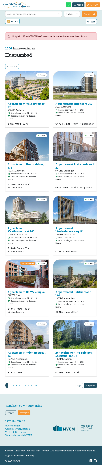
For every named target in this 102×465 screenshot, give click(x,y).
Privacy (45, 450)
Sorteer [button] (13, 66)
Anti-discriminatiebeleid (62, 450)
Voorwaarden (33, 450)
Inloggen (10, 412)
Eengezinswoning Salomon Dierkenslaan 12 (74, 354)
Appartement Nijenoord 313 (74, 103)
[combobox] (33, 14)
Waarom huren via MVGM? (18, 435)
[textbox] (32, 14)
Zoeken (87, 13)
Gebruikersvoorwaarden (17, 428)
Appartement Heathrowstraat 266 (21, 229)
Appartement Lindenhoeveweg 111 (69, 229)
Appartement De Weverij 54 (26, 292)
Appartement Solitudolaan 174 (73, 293)
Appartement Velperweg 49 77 (26, 105)
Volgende (90, 385)
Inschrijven (24, 412)
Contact (9, 450)
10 (35, 385)
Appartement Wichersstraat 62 (27, 354)
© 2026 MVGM (12, 460)
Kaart (92, 21)
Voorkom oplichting (85, 450)
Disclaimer (20, 450)
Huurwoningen (12, 425)
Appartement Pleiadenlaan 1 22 (74, 166)
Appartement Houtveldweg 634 (26, 166)
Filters (13, 21)
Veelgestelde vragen (15, 432)
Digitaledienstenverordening (19, 455)
